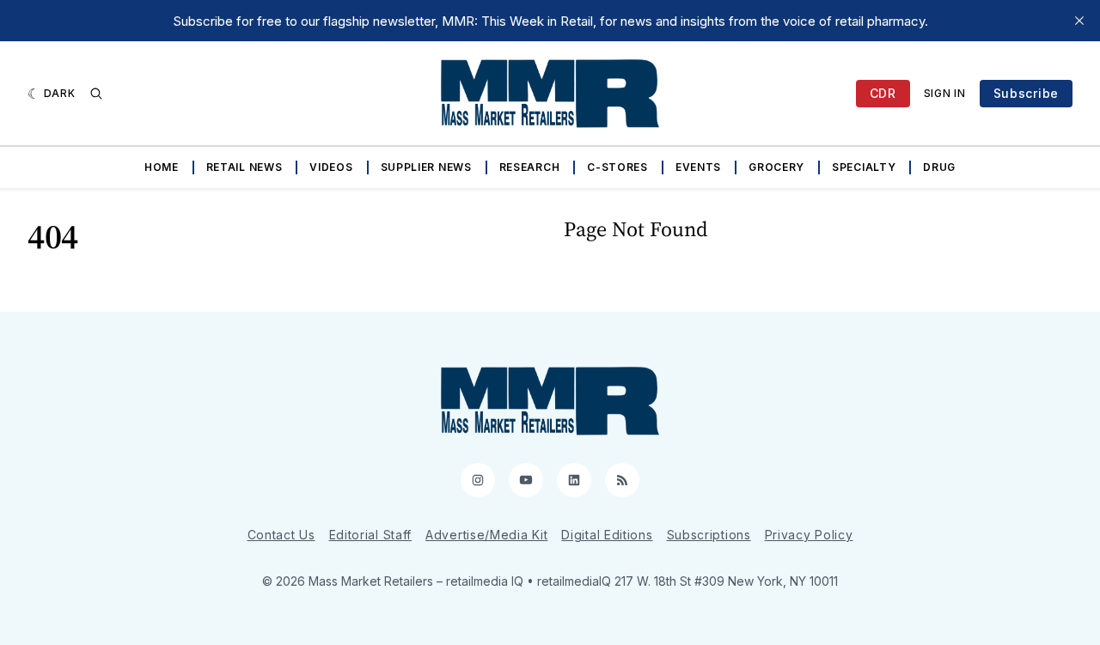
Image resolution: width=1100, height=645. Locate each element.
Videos (330, 167)
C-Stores (617, 167)
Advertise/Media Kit (486, 534)
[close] (1079, 20)
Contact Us (281, 534)
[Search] (96, 93)
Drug (939, 167)
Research (529, 167)
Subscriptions (709, 534)
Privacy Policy (809, 534)
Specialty (863, 167)
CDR (883, 93)
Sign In (945, 93)
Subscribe (1026, 93)
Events (698, 167)
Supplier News (426, 167)
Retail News (244, 167)
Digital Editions (606, 534)
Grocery (776, 167)
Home (161, 167)
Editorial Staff (370, 534)
